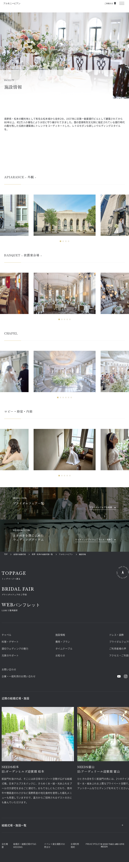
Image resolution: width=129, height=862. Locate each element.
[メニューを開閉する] (121, 3)
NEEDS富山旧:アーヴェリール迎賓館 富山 (98, 769)
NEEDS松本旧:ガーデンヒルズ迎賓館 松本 (23, 769)
